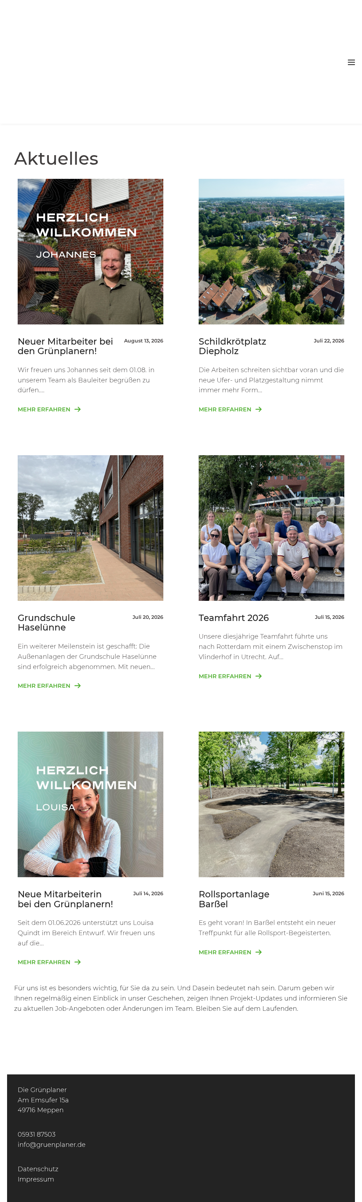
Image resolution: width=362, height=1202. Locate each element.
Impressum (36, 1179)
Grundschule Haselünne (46, 622)
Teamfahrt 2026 (234, 617)
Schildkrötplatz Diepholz (232, 346)
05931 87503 (37, 1134)
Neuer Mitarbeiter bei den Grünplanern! (65, 346)
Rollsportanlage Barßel (234, 899)
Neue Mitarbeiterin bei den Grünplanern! (65, 899)
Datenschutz (38, 1169)
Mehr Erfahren (49, 408)
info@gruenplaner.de (52, 1145)
